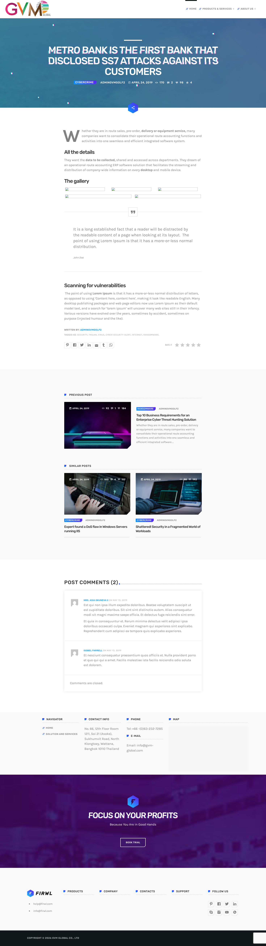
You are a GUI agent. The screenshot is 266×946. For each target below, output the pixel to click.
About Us (247, 9)
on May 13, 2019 (118, 600)
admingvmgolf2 (91, 330)
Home (193, 9)
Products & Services (217, 9)
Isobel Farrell (93, 650)
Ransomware (146, 408)
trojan (93, 335)
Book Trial (133, 842)
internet (137, 335)
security (82, 335)
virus (101, 335)
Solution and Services (61, 734)
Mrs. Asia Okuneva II (96, 600)
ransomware (151, 335)
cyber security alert (118, 335)
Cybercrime (84, 82)
